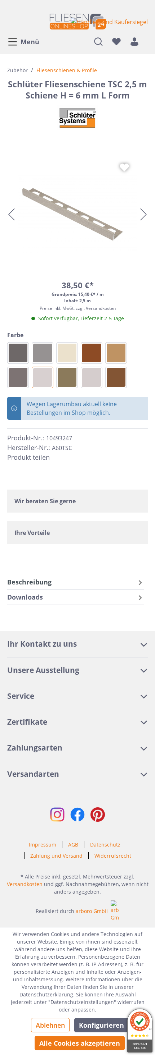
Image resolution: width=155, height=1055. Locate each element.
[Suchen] (98, 41)
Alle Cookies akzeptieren (79, 1043)
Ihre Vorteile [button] (32, 533)
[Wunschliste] (116, 41)
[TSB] (116, 353)
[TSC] (42, 377)
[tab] (75, 582)
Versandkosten (25, 884)
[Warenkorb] (145, 41)
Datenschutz (105, 844)
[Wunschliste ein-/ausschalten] (124, 167)
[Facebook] (58, 457)
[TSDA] (18, 377)
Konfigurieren (101, 1025)
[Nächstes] (143, 214)
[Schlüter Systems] (77, 117)
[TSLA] (116, 377)
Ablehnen (50, 1025)
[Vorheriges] (11, 214)
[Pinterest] (71, 457)
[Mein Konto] (134, 41)
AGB (73, 844)
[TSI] (67, 353)
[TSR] (91, 353)
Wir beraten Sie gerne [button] (45, 501)
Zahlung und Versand (56, 855)
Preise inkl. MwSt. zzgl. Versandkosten (78, 308)
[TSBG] (91, 377)
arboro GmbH (92, 911)
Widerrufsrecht (112, 855)
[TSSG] (42, 353)
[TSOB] (67, 377)
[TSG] (18, 353)
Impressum (42, 844)
